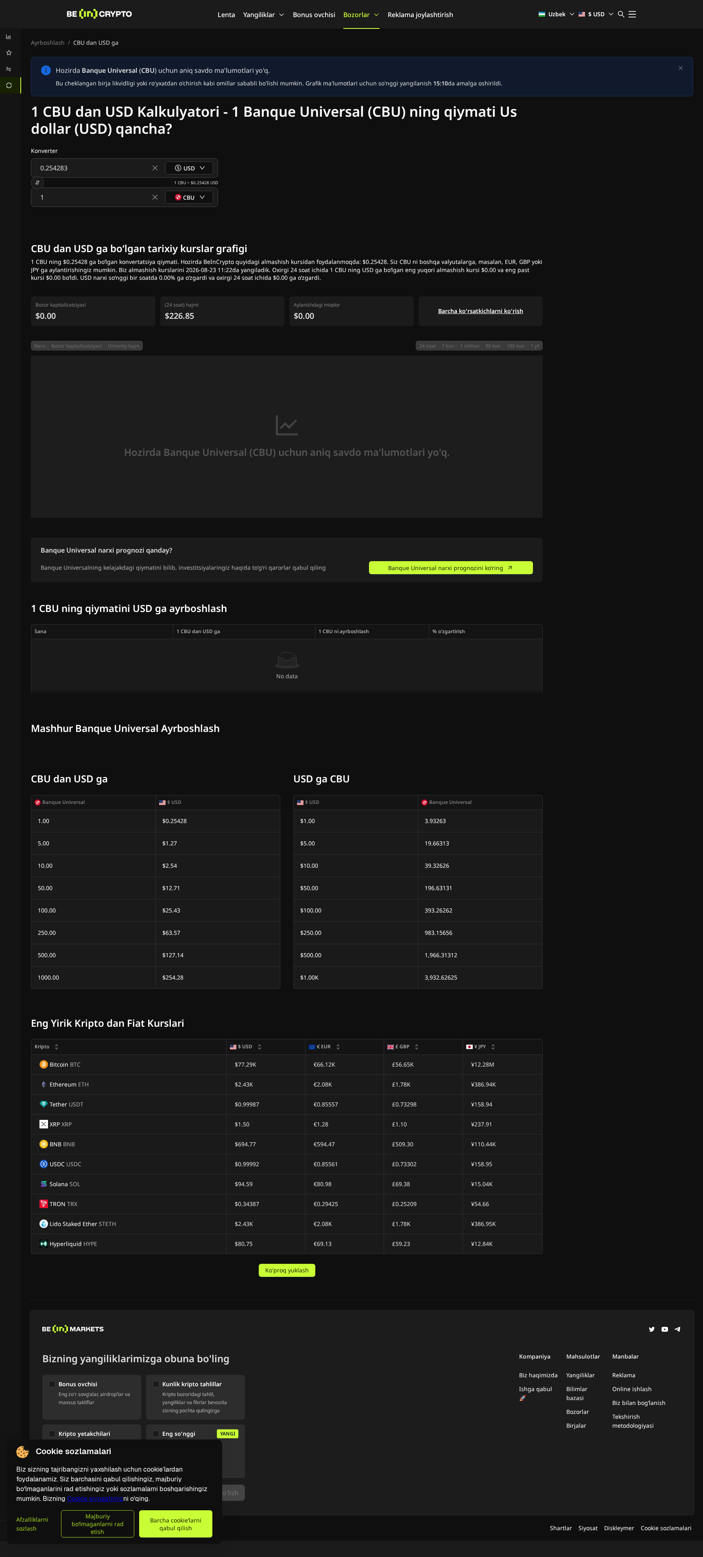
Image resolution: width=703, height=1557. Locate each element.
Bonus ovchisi (314, 14)
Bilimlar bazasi (576, 1393)
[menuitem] (10, 36)
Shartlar (561, 1528)
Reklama (623, 1375)
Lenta (226, 14)
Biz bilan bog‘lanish (639, 1403)
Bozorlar (356, 14)
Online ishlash (632, 1389)
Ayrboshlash (48, 42)
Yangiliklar (259, 14)
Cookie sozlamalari (666, 1528)
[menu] (10, 61)
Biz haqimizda (538, 1375)
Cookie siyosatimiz (95, 1498)
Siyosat (588, 1528)
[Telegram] (678, 1330)
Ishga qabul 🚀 (535, 1393)
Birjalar (576, 1425)
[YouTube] (665, 1330)
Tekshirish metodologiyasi (633, 1421)
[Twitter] (652, 1330)
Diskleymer (619, 1528)
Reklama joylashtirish (420, 14)
